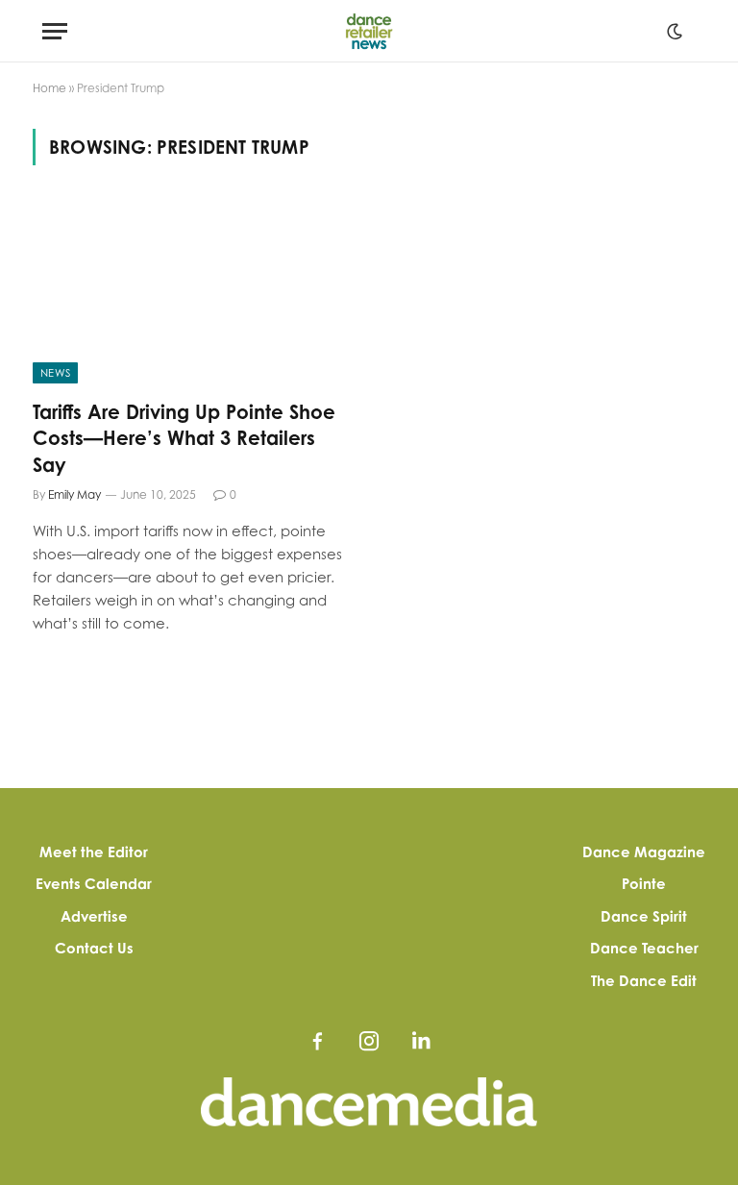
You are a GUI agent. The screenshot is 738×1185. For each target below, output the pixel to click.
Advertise (94, 916)
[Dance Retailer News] (369, 31)
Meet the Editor (93, 852)
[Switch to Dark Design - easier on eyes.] (674, 31)
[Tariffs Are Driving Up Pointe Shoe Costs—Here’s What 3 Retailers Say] (192, 293)
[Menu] (54, 31)
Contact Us (94, 948)
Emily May (74, 494)
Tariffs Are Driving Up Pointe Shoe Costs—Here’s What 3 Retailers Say (184, 438)
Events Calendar (94, 884)
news (55, 373)
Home (49, 88)
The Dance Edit (644, 981)
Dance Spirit (644, 916)
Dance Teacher (644, 948)
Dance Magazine (643, 852)
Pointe (644, 884)
